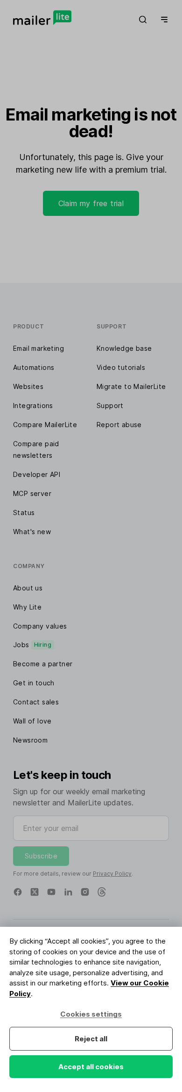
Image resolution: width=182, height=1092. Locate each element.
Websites (28, 386)
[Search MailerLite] (143, 19)
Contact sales (36, 702)
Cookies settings (91, 1014)
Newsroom (30, 740)
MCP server (32, 493)
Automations (33, 367)
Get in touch (34, 683)
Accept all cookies (91, 1066)
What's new (32, 532)
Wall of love (32, 721)
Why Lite (27, 607)
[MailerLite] (42, 17)
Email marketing (38, 348)
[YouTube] (51, 892)
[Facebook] (17, 892)
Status (24, 512)
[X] (34, 892)
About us (27, 588)
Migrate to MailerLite (131, 386)
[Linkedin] (68, 892)
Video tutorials (121, 367)
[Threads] (101, 892)
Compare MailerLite (45, 425)
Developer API (36, 474)
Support (110, 405)
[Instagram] (85, 892)
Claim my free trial (91, 203)
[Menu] (162, 19)
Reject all (91, 1038)
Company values (40, 626)
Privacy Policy (112, 873)
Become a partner (42, 664)
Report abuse (119, 425)
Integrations (33, 405)
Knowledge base (124, 348)
